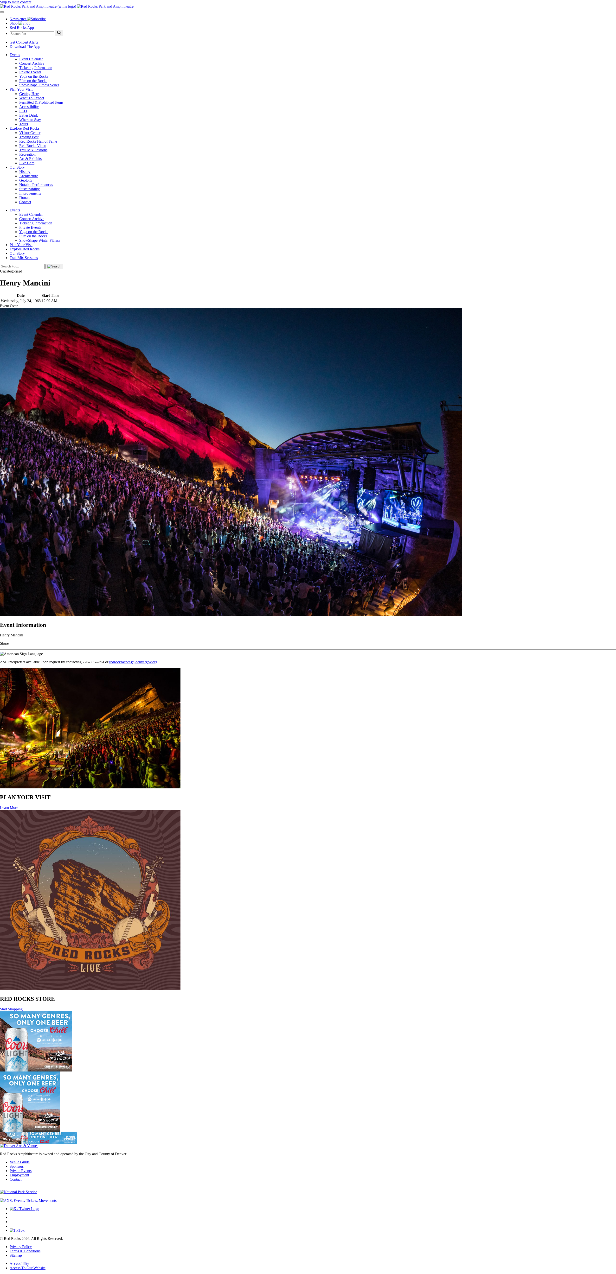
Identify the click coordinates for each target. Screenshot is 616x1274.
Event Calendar (31, 59)
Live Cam (26, 163)
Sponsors (17, 1166)
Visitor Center (29, 133)
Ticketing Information (35, 68)
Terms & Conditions (25, 1251)
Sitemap (16, 1255)
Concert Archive (31, 63)
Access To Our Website (27, 1268)
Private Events (30, 72)
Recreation (27, 154)
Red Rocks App (22, 27)
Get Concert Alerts (24, 42)
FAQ (23, 111)
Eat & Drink (28, 115)
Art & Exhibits (30, 159)
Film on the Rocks (33, 81)
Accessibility (29, 107)
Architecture (28, 176)
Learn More (9, 807)
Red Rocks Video (32, 146)
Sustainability (29, 189)
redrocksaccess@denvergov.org (133, 662)
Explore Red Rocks (24, 128)
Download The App (25, 46)
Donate (24, 198)
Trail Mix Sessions (33, 150)
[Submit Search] (59, 33)
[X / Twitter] (24, 1209)
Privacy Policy (21, 1247)
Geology (25, 180)
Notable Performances (36, 185)
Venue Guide (20, 1162)
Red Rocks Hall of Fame (38, 141)
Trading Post (28, 137)
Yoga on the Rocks (33, 76)
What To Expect (31, 98)
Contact (25, 202)
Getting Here (29, 94)
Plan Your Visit (21, 89)
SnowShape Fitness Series (39, 85)
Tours (23, 124)
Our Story (17, 167)
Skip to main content (15, 2)
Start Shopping (11, 1009)
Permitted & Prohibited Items (41, 102)
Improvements (30, 193)
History (25, 172)
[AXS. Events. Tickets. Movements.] (29, 1200)
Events (15, 55)
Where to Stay (30, 120)
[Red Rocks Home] (308, 6)
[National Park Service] (18, 1192)
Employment (19, 1175)
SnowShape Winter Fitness (39, 240)
